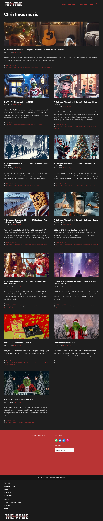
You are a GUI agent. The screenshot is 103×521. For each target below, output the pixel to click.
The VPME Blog (72, 4)
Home (6, 9)
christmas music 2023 (29, 124)
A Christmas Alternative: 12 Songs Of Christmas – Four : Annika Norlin (76, 221)
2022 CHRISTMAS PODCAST (15, 363)
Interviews (7, 493)
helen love (87, 126)
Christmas (27, 67)
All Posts (7, 483)
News (6, 489)
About (64, 4)
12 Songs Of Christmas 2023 (14, 67)
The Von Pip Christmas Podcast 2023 (18, 102)
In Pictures (8, 496)
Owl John (37, 185)
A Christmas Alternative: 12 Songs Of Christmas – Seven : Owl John (26, 164)
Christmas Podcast (9, 364)
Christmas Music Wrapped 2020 (66, 343)
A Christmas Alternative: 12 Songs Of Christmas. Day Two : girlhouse (25, 282)
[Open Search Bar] (96, 4)
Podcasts (9, 122)
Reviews (6, 499)
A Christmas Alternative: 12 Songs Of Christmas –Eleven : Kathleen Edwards (34, 50)
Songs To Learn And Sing (12, 502)
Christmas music (35, 67)
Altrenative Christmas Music (82, 306)
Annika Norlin (78, 244)
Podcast (39, 124)
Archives (58, 445)
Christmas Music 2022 (41, 363)
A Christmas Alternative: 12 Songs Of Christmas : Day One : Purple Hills (75, 282)
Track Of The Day (11, 65)
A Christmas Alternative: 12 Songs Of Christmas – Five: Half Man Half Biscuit (25, 221)
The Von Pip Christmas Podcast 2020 (18, 399)
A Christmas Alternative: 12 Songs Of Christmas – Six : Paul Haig (75, 164)
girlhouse (37, 306)
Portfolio (83, 4)
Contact (91, 4)
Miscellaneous (60, 361)
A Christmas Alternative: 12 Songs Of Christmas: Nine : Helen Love (75, 103)
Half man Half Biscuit (40, 244)
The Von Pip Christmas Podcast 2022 (18, 343)
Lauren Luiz (44, 306)
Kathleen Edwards (46, 67)
